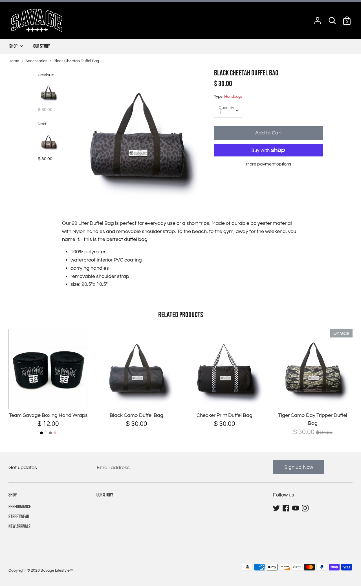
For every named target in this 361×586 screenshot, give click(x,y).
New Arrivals (19, 527)
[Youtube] (296, 508)
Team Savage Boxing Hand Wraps (48, 415)
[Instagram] (306, 508)
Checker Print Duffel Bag (224, 415)
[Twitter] (277, 508)
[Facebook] (286, 508)
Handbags (233, 97)
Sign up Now (298, 467)
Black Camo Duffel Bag (136, 415)
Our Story (41, 46)
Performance (19, 507)
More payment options (268, 164)
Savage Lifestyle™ (57, 570)
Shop (13, 46)
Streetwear (18, 517)
